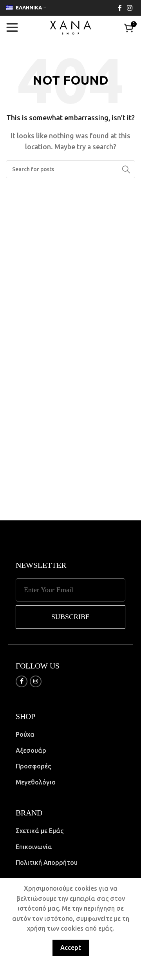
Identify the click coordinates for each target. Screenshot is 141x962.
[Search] (126, 169)
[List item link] (70, 735)
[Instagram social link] (130, 8)
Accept (70, 947)
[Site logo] (70, 26)
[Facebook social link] (119, 8)
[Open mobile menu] (12, 27)
